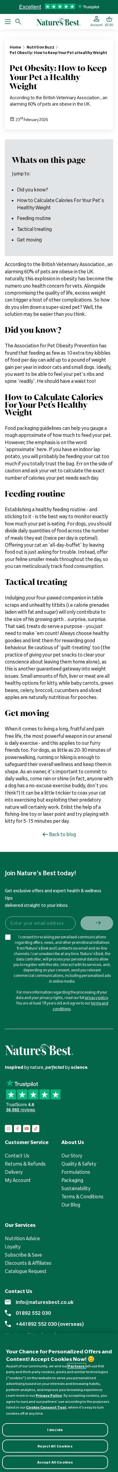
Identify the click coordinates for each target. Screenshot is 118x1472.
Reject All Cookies (55, 1446)
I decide (55, 1429)
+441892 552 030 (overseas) (50, 1324)
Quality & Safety (78, 1164)
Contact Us (17, 1156)
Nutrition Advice (22, 1238)
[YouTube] (26, 1128)
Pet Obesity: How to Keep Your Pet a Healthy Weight (58, 52)
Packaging (72, 1180)
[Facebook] (17, 1128)
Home (15, 47)
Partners (76, 1366)
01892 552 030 (33, 1313)
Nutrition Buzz (40, 47)
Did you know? (32, 190)
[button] (109, 21)
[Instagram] (8, 1128)
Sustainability (75, 1188)
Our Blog (70, 1205)
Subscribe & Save (23, 1255)
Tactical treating (34, 229)
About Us (72, 1142)
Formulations (75, 1172)
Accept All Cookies (55, 1462)
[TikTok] (35, 1128)
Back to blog (62, 834)
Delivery (14, 1172)
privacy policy (96, 997)
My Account (18, 1180)
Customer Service (26, 1142)
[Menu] (8, 21)
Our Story (71, 1156)
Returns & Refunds (25, 1164)
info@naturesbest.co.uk (45, 1302)
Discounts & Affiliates (28, 1263)
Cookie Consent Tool (46, 1407)
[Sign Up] (96, 923)
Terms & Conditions (82, 1196)
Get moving (29, 240)
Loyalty (13, 1247)
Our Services (20, 1225)
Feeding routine (34, 218)
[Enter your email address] (40, 923)
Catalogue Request (26, 1271)
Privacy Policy (49, 1395)
